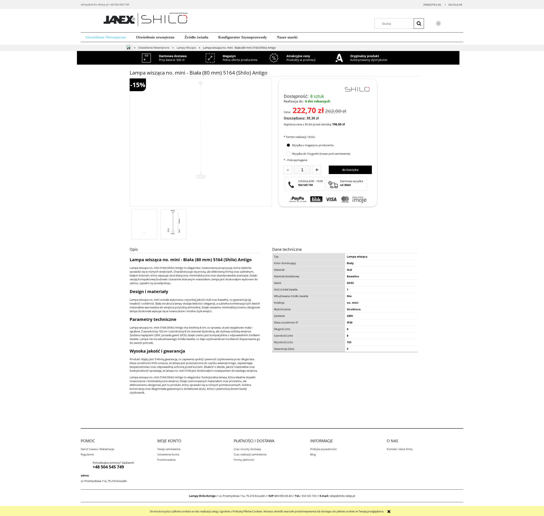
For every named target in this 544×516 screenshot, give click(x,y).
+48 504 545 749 (119, 4)
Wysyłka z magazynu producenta (313, 145)
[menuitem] (106, 37)
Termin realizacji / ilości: (299, 137)
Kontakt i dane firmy (400, 449)
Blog (313, 454)
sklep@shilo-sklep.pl (95, 4)
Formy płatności (244, 460)
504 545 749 (309, 496)
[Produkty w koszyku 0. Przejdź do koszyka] (434, 24)
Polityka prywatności (323, 449)
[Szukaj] (419, 23)
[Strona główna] (147, 20)
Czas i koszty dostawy (247, 449)
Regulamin (87, 454)
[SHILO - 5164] (144, 222)
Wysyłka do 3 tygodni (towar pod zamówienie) (321, 154)
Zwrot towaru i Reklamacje (97, 449)
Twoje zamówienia (168, 449)
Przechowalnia (166, 460)
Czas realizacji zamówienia (250, 454)
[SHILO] (357, 89)
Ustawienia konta (168, 454)
